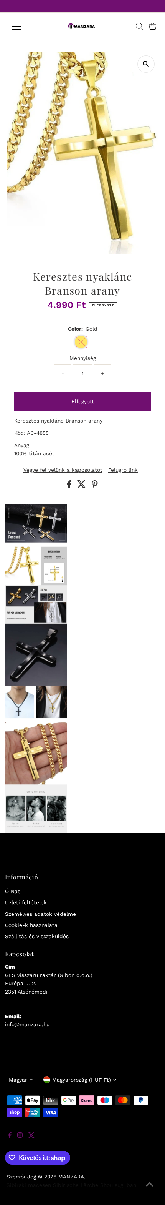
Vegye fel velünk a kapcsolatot (62, 470)
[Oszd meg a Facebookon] (70, 486)
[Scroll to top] (149, 1189)
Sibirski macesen (29, 1185)
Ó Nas (12, 891)
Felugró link (123, 470)
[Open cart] (153, 26)
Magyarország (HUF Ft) (81, 1080)
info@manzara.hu (27, 1024)
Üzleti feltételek (26, 902)
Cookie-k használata (31, 925)
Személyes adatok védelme (40, 914)
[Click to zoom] (146, 64)
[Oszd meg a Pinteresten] (95, 486)
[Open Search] (139, 26)
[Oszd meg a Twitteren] (82, 486)
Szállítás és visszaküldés (37, 936)
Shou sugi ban (118, 1185)
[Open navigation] (25, 26)
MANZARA (71, 1176)
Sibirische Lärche (75, 1185)
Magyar (18, 1080)
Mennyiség (82, 358)
